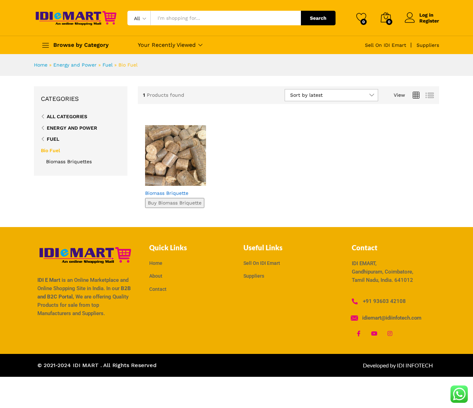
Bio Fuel (50, 150)
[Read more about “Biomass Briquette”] (150, 178)
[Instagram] (390, 333)
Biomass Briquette (166, 193)
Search (318, 18)
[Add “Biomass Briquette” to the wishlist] (181, 178)
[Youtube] (374, 333)
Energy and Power (75, 65)
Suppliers (428, 45)
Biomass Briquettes (69, 161)
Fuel (107, 65)
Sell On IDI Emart (385, 45)
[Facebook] (359, 333)
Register (429, 21)
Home (40, 65)
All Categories (67, 116)
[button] (197, 178)
